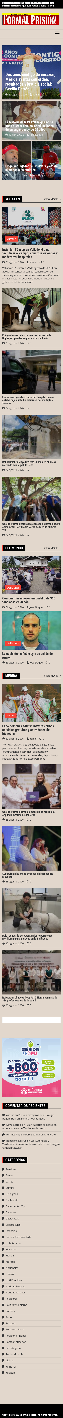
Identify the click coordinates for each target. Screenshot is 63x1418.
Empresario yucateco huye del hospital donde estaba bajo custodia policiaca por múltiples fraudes (28, 400)
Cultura (10, 1187)
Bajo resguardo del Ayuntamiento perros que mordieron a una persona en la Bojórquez (27, 937)
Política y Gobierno (16, 1305)
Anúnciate (50, 1134)
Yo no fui (11, 1366)
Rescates (11, 1323)
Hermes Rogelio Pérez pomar (23, 1134)
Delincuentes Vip (15, 1206)
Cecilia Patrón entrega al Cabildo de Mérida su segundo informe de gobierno (28, 813)
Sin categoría (13, 1348)
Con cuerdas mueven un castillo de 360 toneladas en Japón (28, 600)
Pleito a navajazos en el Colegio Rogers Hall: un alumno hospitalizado (28, 1116)
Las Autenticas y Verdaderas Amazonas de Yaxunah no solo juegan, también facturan (31, 1144)
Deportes (11, 1212)
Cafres (9, 1181)
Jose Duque (36, 134)
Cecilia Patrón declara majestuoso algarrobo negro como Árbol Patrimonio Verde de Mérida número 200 (31, 527)
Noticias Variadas (16, 1292)
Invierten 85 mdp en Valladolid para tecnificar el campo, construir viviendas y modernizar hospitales (30, 253)
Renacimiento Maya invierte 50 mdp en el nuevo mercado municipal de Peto (29, 463)
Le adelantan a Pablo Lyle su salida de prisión (27, 655)
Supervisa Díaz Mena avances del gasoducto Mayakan (27, 875)
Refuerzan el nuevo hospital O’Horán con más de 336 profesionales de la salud (29, 999)
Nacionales (12, 1268)
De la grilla (12, 1194)
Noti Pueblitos (14, 1280)
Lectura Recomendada (18, 1237)
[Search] (57, 1020)
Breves (10, 1175)
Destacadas (12, 1218)
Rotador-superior (16, 1342)
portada (10, 1311)
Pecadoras (12, 1298)
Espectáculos (13, 1224)
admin (36, 94)
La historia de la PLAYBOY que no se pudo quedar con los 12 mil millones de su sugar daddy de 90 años (29, 126)
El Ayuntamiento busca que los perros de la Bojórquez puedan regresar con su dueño (26, 337)
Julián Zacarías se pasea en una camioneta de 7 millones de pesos (29, 1126)
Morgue (10, 1261)
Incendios (11, 1231)
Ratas (9, 1317)
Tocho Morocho (15, 1354)
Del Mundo (13, 587)
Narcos (10, 1274)
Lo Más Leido (13, 1243)
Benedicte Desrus (16, 1140)
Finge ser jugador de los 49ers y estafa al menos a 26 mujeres (31, 168)
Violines (10, 1360)
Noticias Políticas (15, 1286)
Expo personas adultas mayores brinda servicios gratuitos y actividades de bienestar (28, 729)
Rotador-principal (16, 1335)
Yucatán (11, 239)
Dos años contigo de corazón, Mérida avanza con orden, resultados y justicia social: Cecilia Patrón (28, 4)
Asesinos (11, 1169)
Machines (11, 1249)
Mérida (11, 715)
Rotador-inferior (15, 1329)
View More (51, 199)
